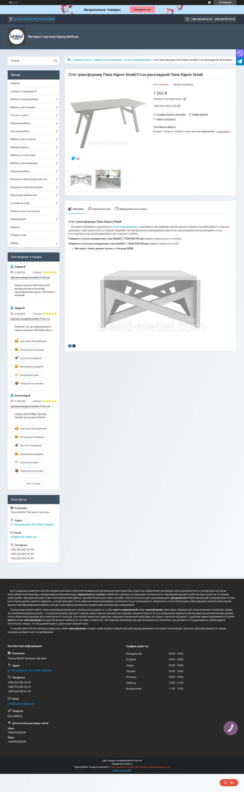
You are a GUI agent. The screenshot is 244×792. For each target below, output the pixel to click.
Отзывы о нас (18, 235)
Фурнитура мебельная (23, 195)
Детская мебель (20, 131)
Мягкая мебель (19, 147)
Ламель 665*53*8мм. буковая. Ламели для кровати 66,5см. (31, 416)
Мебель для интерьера (24, 163)
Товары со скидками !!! (23, 91)
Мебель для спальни (22, 107)
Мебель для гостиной (23, 139)
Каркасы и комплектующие (26, 187)
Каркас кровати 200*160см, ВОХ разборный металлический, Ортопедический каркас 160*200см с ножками (35, 290)
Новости (15, 227)
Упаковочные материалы (25, 211)
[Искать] (55, 60)
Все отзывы (33, 483)
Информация (18, 219)
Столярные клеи (20, 203)
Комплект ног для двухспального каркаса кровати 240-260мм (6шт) (33, 328)
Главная (15, 83)
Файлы (14, 243)
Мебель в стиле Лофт (23, 155)
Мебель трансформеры (108, 59)
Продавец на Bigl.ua (122, 764)
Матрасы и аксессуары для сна (28, 179)
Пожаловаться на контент (122, 767)
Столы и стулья (19, 115)
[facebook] (69, 346)
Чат (231, 782)
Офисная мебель (20, 123)
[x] (74, 346)
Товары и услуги (82, 59)
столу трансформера (125, 226)
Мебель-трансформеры (24, 99)
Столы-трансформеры (138, 59)
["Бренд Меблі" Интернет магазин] (17, 37)
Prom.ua (138, 760)
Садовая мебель (20, 171)
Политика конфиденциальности (153, 767)
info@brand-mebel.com (23, 536)
